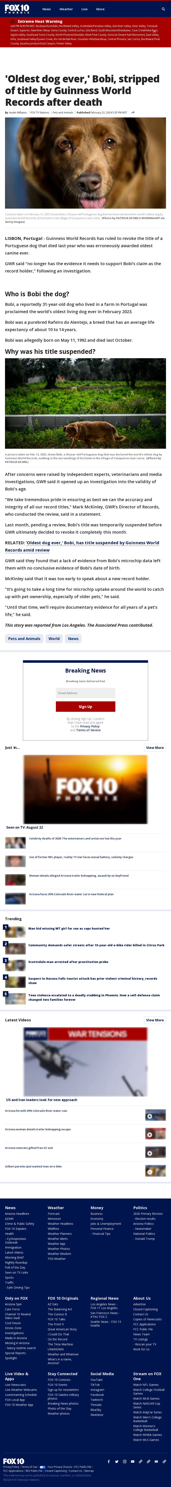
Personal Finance (102, 1229)
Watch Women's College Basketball (145, 1428)
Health (9, 1234)
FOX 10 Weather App (19, 1405)
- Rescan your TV (144, 1344)
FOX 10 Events (57, 1385)
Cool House (13, 1323)
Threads (96, 1405)
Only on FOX (16, 1298)
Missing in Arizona (17, 1343)
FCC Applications (144, 1324)
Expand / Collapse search (163, 9)
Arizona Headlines (17, 1214)
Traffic (9, 1282)
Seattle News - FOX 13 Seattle (106, 1323)
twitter (116, 1461)
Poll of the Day (15, 1267)
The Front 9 (56, 1324)
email (156, 1461)
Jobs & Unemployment (106, 1224)
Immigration (13, 1247)
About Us (142, 1298)
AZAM (9, 1219)
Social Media (102, 1373)
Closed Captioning (145, 1309)
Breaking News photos (63, 1403)
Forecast (54, 1214)
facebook (109, 1461)
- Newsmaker (142, 1229)
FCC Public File (143, 1329)
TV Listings (140, 1339)
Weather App (56, 1244)
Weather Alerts (58, 1239)
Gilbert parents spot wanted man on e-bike (33, 1166)
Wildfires (53, 1229)
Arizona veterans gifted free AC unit (29, 1148)
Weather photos (59, 1413)
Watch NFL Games (146, 1385)
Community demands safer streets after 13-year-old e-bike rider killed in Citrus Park (96, 945)
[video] (85, 1062)
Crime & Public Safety (19, 1224)
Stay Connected (62, 1373)
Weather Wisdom (59, 1254)
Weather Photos (59, 1249)
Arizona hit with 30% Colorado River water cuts (36, 1111)
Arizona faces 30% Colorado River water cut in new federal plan (71, 894)
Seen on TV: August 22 (24, 827)
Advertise (139, 1304)
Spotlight (11, 1358)
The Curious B (57, 1314)
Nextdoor (97, 1415)
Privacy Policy (90, 726)
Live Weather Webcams (21, 1390)
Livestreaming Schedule (21, 1395)
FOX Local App (15, 1400)
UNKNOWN (56, 1349)
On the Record (57, 1339)
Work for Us (141, 1349)
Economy (97, 1219)
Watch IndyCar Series (147, 1412)
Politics (140, 1207)
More (100, 9)
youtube (132, 1461)
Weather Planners (60, 1234)
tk (140, 1461)
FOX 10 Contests (59, 1380)
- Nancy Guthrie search (20, 1348)
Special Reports (15, 1353)
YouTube (97, 1380)
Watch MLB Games (146, 1398)
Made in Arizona (16, 1338)
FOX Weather (57, 1259)
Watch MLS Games (146, 1440)
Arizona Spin (13, 1304)
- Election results (144, 1219)
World (54, 638)
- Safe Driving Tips (17, 1287)
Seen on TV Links (16, 1272)
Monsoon (54, 1219)
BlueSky (96, 1410)
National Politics (144, 1234)
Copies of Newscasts (147, 1319)
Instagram (97, 1390)
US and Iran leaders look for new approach (41, 1100)
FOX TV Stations (40, 112)
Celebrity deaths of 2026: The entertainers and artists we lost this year (75, 838)
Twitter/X (97, 1400)
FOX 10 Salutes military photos (63, 1396)
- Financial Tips (101, 1234)
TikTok (95, 1385)
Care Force (12, 1309)
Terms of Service (88, 730)
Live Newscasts (15, 1385)
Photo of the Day (59, 1408)
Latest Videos (18, 1019)
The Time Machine (60, 1344)
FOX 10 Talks (56, 1319)
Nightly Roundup (16, 1262)
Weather (56, 1207)
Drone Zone (13, 1328)
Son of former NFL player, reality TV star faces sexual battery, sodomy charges (81, 857)
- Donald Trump (144, 1239)
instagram (124, 1461)
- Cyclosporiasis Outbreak (15, 1240)
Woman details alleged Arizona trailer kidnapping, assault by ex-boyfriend (79, 875)
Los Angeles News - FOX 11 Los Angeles (104, 1306)
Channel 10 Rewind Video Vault (18, 1316)
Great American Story (62, 1329)
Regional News (104, 1298)
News (73, 638)
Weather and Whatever (63, 1354)
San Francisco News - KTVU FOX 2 (105, 1315)
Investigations (14, 1333)
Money (97, 1207)
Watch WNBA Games (147, 1435)
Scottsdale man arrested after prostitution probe (68, 962)
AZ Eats (53, 1304)
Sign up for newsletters (63, 1390)
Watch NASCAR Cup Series (146, 1405)
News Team (141, 1334)
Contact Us (140, 1314)
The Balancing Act (60, 1309)
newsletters (164, 1461)
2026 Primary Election (148, 1214)
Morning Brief (14, 1257)
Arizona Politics (143, 1224)
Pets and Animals (63, 112)
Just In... (12, 747)
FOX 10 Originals (63, 1298)
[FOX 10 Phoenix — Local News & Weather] (19, 9)
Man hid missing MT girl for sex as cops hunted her (69, 928)
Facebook (97, 1395)
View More (155, 747)
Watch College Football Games (149, 1391)
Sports (9, 1277)
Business (97, 1214)
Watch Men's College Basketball (147, 1419)
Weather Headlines (60, 1224)
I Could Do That (58, 1334)
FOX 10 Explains (15, 1229)
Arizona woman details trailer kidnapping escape (38, 1129)
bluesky (148, 1461)
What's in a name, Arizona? (60, 1361)
